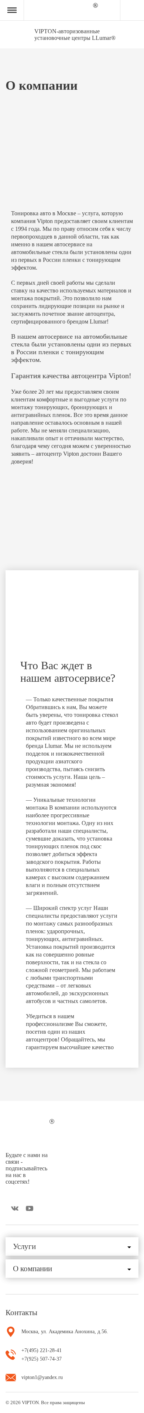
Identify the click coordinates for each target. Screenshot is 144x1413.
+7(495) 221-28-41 (41, 1350)
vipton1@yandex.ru (42, 1377)
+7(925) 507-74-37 (41, 1359)
